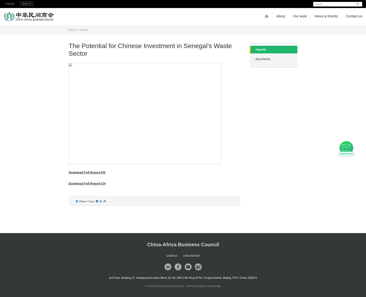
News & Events (326, 16)
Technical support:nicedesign (203, 285)
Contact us (354, 16)
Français (10, 3)
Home (72, 29)
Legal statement (191, 255)
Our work (300, 16)
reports (83, 29)
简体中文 (26, 3)
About (280, 16)
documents (262, 59)
